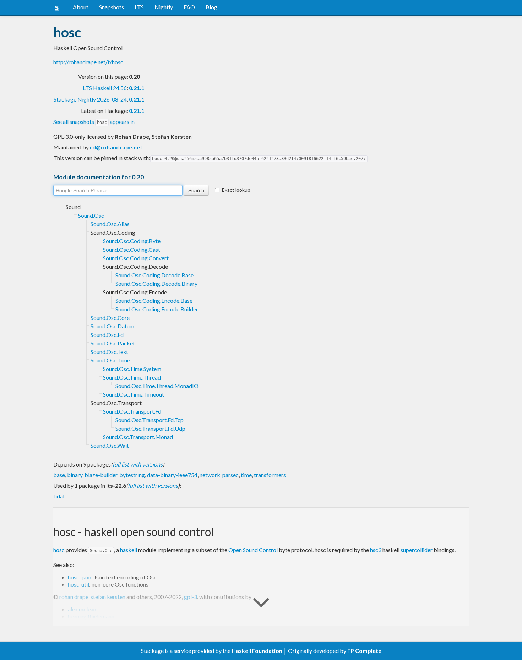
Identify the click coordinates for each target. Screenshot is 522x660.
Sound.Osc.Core (110, 317)
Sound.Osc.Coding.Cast (131, 249)
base (59, 474)
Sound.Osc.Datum (112, 326)
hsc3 (375, 549)
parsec (230, 474)
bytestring (132, 474)
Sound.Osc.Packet (113, 343)
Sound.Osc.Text (109, 351)
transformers (270, 474)
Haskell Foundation (257, 650)
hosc (59, 549)
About (80, 7)
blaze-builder (101, 474)
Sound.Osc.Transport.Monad (138, 436)
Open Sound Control (253, 549)
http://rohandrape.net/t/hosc (88, 62)
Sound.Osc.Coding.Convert (136, 258)
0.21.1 (137, 87)
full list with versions (138, 464)
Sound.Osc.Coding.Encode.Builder (156, 309)
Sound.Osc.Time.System (132, 368)
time (246, 474)
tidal (58, 496)
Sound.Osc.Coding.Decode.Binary (156, 283)
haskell (128, 549)
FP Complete (364, 650)
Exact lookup (236, 190)
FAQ (189, 7)
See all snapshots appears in (94, 121)
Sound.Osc (91, 215)
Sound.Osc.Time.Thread (132, 377)
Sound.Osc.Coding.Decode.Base (154, 275)
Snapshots (111, 7)
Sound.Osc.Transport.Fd (132, 411)
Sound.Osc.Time (110, 360)
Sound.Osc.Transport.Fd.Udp (150, 428)
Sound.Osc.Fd (107, 334)
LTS (139, 7)
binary (74, 474)
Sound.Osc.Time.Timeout (133, 394)
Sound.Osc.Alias (110, 223)
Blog (211, 7)
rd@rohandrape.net (116, 147)
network (210, 474)
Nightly (163, 7)
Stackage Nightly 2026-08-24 (90, 99)
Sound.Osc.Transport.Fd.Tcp (149, 419)
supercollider (417, 549)
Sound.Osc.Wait (110, 445)
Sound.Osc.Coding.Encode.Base (153, 300)
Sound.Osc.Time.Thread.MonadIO (157, 385)
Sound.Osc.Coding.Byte (132, 241)
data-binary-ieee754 (172, 474)
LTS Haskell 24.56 (105, 87)
